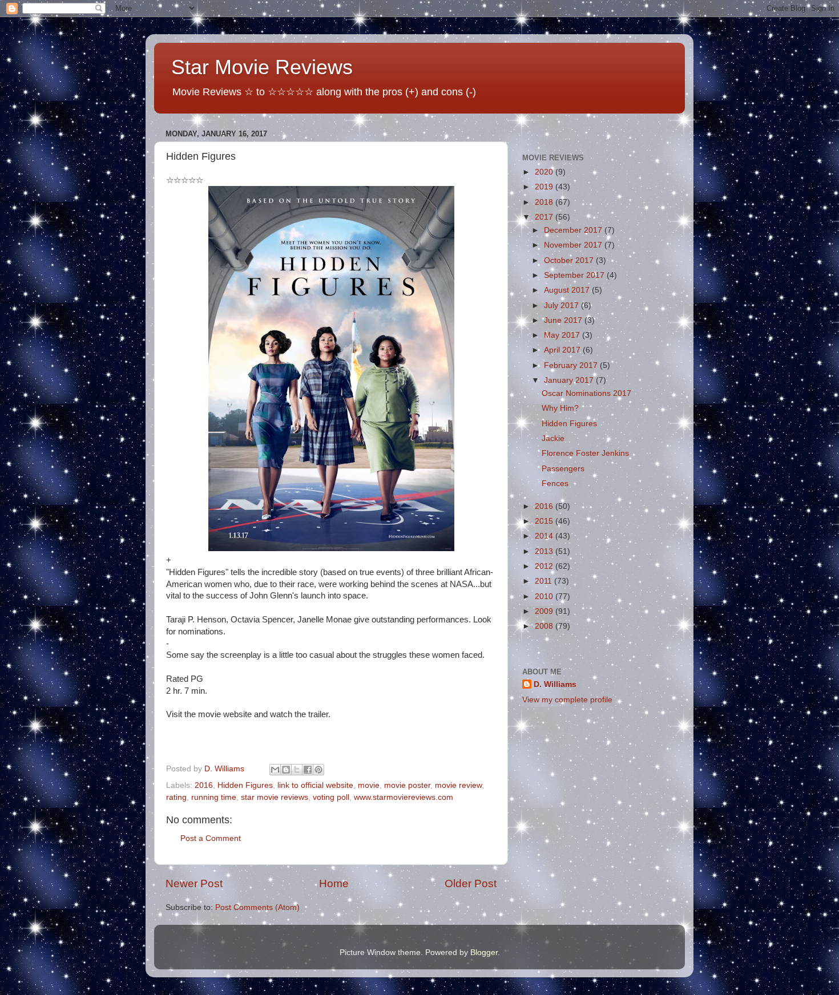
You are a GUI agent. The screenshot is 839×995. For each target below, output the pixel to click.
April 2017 (563, 350)
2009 (545, 611)
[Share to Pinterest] (318, 769)
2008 (545, 626)
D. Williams (555, 684)
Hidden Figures (245, 785)
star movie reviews (274, 797)
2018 (545, 202)
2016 (204, 785)
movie (369, 785)
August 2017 (568, 290)
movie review (458, 785)
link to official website (315, 785)
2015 (545, 521)
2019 (545, 187)
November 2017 (574, 245)
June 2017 (564, 320)
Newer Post (194, 883)
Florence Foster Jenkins (585, 453)
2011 (544, 581)
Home (334, 883)
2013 (545, 551)
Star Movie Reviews (262, 67)
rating (176, 797)
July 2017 (562, 305)
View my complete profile (567, 699)
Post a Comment (210, 838)
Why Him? (560, 408)
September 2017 (575, 275)
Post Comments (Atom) (257, 907)
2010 (545, 596)
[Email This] (275, 769)
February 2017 (572, 365)
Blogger (484, 952)
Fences (555, 483)
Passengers (563, 468)
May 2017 (563, 335)
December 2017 (574, 230)
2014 (545, 536)
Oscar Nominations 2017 (586, 393)
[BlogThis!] (286, 769)
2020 (545, 172)
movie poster (407, 785)
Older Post (471, 883)
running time (213, 797)
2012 (545, 566)
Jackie (553, 438)
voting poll (331, 797)
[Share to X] (296, 769)
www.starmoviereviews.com (403, 797)
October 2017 (570, 260)
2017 (545, 217)
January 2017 (570, 380)
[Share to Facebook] (307, 769)
